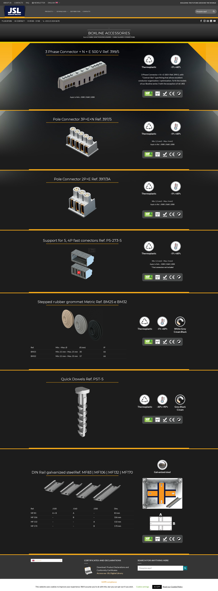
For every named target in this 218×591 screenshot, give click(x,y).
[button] (38, 3)
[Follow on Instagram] (204, 21)
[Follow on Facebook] (201, 21)
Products (49, 11)
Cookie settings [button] (142, 587)
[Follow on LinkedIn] (211, 21)
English (51, 3)
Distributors (75, 11)
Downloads (61, 11)
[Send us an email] (208, 21)
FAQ (27, 3)
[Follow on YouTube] (214, 21)
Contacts (18, 3)
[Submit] (214, 11)
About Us (7, 3)
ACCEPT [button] (157, 587)
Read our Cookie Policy (173, 587)
